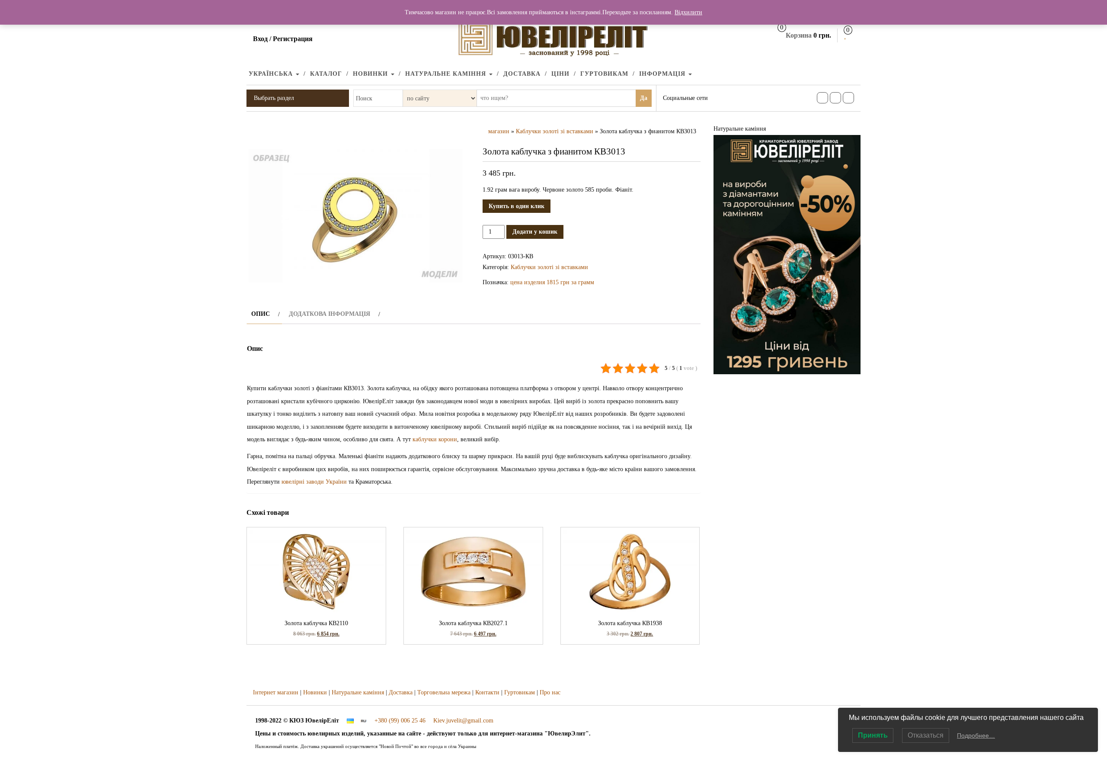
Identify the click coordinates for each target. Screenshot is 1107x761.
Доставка (522, 74)
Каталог (326, 74)
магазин (498, 131)
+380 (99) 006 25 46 (400, 720)
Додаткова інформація (329, 314)
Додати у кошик (534, 231)
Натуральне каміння (446, 74)
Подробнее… (976, 735)
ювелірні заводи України (314, 481)
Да (643, 98)
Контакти (487, 692)
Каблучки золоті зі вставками (554, 131)
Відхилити (688, 12)
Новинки (371, 74)
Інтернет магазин (275, 692)
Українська (272, 74)
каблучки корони (435, 439)
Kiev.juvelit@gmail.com (463, 720)
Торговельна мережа (443, 692)
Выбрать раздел (274, 98)
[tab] (264, 314)
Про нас (550, 692)
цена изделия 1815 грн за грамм (552, 282)
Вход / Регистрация (283, 38)
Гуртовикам (604, 74)
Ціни (560, 74)
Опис (260, 314)
